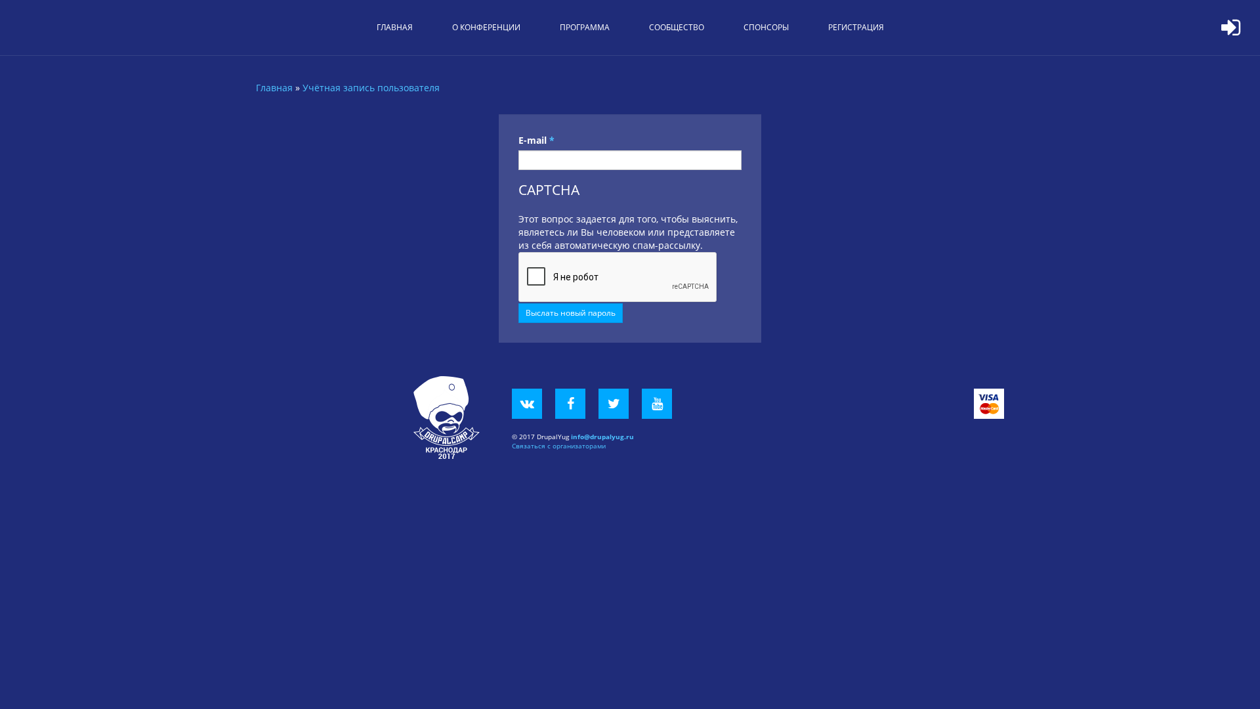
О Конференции (486, 27)
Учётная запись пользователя (371, 87)
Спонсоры (766, 27)
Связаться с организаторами (559, 445)
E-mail (536, 140)
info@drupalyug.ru (602, 436)
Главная (395, 27)
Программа (585, 27)
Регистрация (856, 27)
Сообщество (676, 27)
